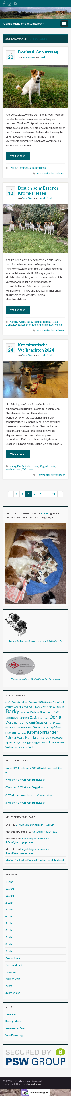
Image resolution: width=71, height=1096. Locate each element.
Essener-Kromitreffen (34, 324)
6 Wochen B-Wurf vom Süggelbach (25, 787)
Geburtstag (24, 167)
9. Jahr (50, 198)
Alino (49, 702)
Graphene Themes (32, 1084)
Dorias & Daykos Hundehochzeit (45, 860)
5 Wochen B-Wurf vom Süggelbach (25, 802)
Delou (46, 718)
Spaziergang (14, 742)
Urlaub (52, 742)
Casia (55, 321)
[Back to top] (62, 1087)
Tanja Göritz (28, 56)
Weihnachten (13, 469)
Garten (37, 727)
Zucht (31, 747)
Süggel (28, 742)
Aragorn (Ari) (11, 707)
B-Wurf (45, 513)
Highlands (21, 733)
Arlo (21, 706)
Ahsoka (42, 701)
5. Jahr (9, 923)
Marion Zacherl (14, 860)
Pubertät (10, 971)
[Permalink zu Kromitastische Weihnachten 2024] (35, 379)
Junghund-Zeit (13, 964)
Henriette (10, 732)
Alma (55, 702)
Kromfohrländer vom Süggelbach (23, 23)
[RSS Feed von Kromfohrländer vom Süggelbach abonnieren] (15, 3)
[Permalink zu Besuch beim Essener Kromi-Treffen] (35, 228)
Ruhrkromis (39, 167)
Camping (24, 717)
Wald (61, 742)
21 (53, 494)
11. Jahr (9, 895)
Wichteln (27, 469)
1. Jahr (9, 881)
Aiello (22, 321)
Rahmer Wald (14, 737)
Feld (30, 727)
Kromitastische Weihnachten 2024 (36, 347)
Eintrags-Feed (13, 1021)
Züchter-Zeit (12, 992)
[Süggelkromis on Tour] (9, 3)
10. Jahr (9, 888)
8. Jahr (9, 944)
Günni (57, 727)
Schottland (56, 737)
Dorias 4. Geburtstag (38, 51)
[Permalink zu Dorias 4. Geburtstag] (35, 86)
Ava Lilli (32, 707)
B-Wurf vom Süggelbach (52, 707)
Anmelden (11, 1014)
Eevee (16, 324)
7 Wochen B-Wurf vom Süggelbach (25, 779)
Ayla (38, 707)
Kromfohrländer (42, 732)
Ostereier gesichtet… (44, 831)
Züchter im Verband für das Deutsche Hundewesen (35, 679)
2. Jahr (9, 902)
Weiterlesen (17, 155)
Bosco (50, 712)
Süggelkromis (47, 466)
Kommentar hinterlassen (51, 173)
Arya (26, 707)
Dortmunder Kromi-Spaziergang (30, 722)
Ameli (61, 701)
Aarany (14, 321)
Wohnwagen (21, 747)
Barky (30, 321)
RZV (47, 737)
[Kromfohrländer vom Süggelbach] (4, 3)
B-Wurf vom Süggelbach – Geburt (35, 824)
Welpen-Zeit (12, 978)
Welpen (9, 747)
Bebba (46, 321)
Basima (38, 321)
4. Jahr (43, 56)
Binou (43, 712)
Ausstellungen (13, 958)
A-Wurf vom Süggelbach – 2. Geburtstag (28, 794)
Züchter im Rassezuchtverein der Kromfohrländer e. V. (35, 641)
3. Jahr (9, 909)
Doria (13, 167)
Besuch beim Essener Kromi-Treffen (38, 190)
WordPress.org (14, 1035)
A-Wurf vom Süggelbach (16, 702)
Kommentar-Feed (15, 1028)
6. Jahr (9, 930)
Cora (40, 718)
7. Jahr (9, 937)
